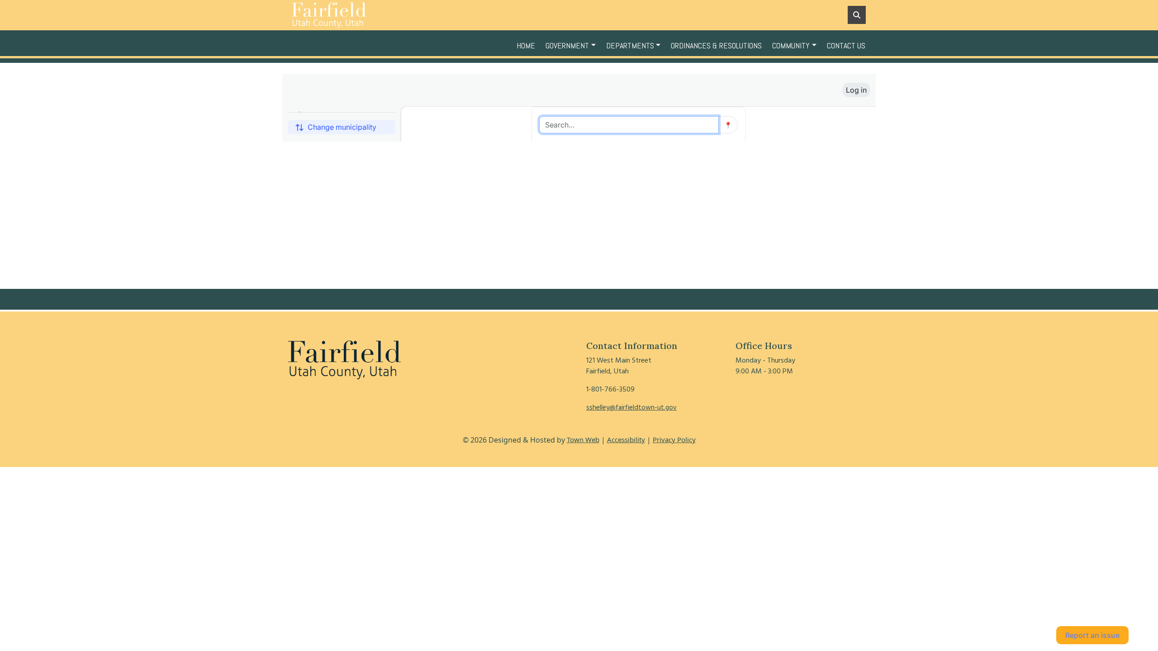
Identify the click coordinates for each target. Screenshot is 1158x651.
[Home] (355, 15)
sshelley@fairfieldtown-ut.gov (631, 407)
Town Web (583, 439)
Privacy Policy (674, 439)
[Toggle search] (857, 15)
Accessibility (626, 439)
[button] (572, 45)
